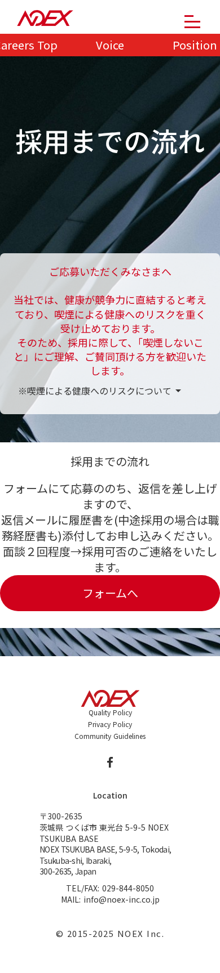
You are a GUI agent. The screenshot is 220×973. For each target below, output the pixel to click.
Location (110, 795)
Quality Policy (110, 712)
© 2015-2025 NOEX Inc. (110, 933)
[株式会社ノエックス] (45, 19)
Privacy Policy (110, 724)
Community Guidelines (110, 736)
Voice (110, 45)
